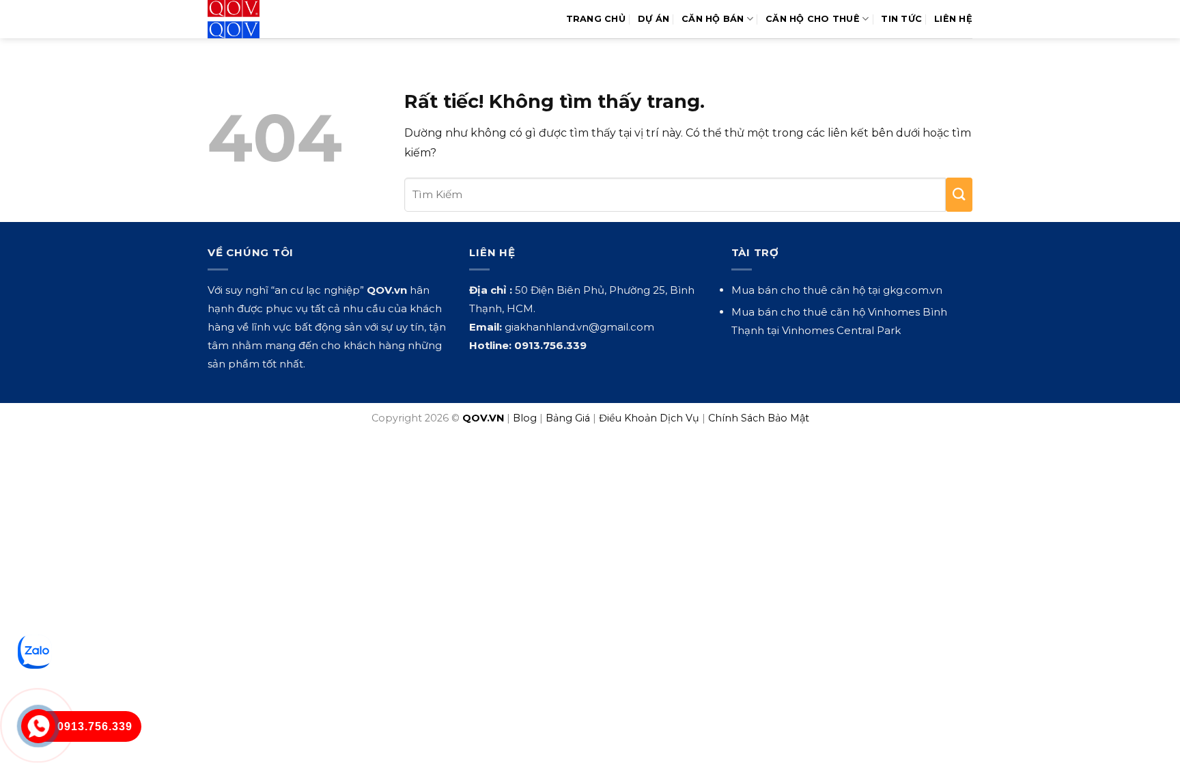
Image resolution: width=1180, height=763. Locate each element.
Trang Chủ (596, 19)
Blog (525, 418)
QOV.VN (483, 418)
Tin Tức (901, 19)
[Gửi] (959, 195)
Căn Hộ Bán (713, 19)
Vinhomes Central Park (841, 330)
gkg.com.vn (912, 289)
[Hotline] (38, 726)
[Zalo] (35, 652)
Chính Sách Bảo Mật (758, 418)
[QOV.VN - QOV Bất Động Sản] (264, 19)
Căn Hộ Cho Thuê (812, 19)
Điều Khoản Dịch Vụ (649, 418)
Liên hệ (953, 19)
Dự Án (653, 19)
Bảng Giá (568, 418)
